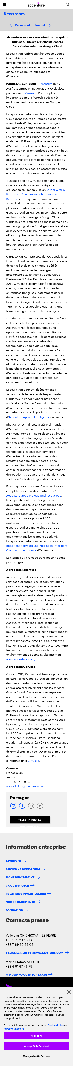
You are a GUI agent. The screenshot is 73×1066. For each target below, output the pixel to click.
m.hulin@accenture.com (26, 974)
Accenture (45, 84)
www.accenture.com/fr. (22, 659)
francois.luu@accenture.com (26, 786)
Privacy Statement (14, 1028)
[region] (36, 1026)
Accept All (36, 1035)
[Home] (36, 4)
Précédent (22, 25)
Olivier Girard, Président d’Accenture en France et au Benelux (35, 194)
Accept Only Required (36, 1045)
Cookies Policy (56, 1024)
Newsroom (14, 14)
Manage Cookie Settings (36, 1055)
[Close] (69, 992)
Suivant (40, 25)
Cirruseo (31, 93)
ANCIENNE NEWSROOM (23, 869)
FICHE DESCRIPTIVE (20, 877)
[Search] (67, 4)
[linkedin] (13, 808)
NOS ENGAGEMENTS (20, 902)
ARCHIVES (13, 861)
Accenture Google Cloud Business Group (33, 495)
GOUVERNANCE (17, 885)
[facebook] (22, 808)
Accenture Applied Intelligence (29, 417)
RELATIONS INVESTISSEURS (26, 893)
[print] (39, 808)
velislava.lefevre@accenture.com (34, 952)
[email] (31, 808)
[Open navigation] (4, 4)
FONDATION (14, 910)
